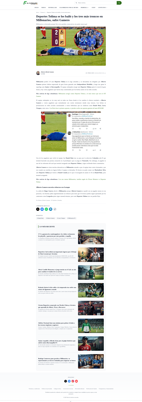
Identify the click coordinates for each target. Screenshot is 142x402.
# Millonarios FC (72, 218)
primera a (43, 12)
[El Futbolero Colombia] (30, 3)
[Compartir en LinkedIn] (50, 209)
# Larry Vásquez (61, 218)
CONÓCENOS (102, 7)
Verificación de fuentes (91, 388)
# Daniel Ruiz (40, 218)
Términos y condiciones (34, 388)
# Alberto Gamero (50, 218)
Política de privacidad (47, 388)
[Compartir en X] (37, 209)
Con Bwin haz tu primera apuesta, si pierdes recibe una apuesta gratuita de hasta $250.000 (76, 108)
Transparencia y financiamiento (106, 388)
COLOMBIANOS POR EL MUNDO (68, 7)
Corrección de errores (68, 388)
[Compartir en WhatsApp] (46, 209)
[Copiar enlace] (55, 209)
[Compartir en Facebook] (42, 209)
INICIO (37, 7)
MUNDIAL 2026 (52, 7)
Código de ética (57, 388)
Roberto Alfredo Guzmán (47, 72)
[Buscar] (119, 3)
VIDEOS (43, 7)
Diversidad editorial (79, 388)
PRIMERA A (84, 7)
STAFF (93, 7)
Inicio (37, 12)
